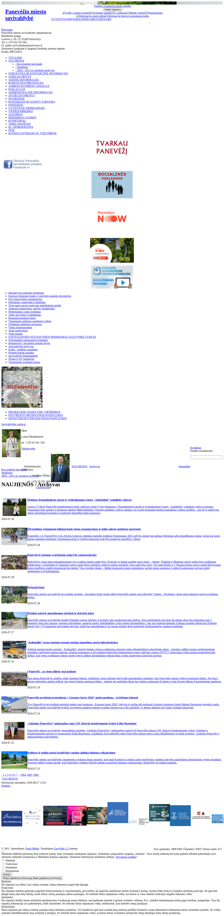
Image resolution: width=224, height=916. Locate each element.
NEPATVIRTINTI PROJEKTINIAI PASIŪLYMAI (37, 418)
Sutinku (6, 874)
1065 (29, 774)
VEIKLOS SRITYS (19, 76)
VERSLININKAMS (83, 19)
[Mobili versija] (135, 12)
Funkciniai (11, 863)
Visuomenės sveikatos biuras (24, 362)
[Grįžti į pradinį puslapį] (76, 12)
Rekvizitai (7, 29)
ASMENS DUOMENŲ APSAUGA (29, 86)
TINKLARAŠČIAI (19, 123)
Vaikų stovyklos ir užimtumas (24, 314)
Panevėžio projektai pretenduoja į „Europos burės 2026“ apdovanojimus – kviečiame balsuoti (82, 697)
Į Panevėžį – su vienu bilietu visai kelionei (51, 671)
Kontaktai (195, 447)
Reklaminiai (12, 870)
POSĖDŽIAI (15, 104)
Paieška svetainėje (104, 6)
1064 (23, 774)
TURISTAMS (103, 19)
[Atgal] (1, 774)
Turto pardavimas (18, 330)
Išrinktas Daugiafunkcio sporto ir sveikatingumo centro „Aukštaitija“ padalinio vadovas (79, 499)
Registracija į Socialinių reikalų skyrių (29, 343)
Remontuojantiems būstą (22, 318)
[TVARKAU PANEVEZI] (112, 155)
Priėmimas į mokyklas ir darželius (27, 302)
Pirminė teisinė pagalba (21, 352)
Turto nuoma (15, 333)
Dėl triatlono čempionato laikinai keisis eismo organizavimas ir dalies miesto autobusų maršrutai (84, 529)
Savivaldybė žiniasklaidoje (23, 355)
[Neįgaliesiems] (153, 12)
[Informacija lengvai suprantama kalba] (127, 16)
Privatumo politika (126, 856)
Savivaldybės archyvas (21, 346)
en (125, 12)
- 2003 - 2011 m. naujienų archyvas (34, 70)
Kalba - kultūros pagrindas (23, 349)
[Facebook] (23, 168)
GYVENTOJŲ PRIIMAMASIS (26, 108)
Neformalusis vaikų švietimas (24, 311)
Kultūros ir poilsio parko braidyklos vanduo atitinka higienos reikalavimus (71, 752)
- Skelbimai (21, 67)
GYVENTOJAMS (61, 19)
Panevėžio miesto (25, 14)
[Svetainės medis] (100, 12)
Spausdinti (184, 466)
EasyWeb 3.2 (61, 848)
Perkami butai (35, 587)
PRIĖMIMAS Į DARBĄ (22, 117)
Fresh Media (32, 848)
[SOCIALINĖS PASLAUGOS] (112, 184)
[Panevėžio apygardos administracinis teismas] (201, 825)
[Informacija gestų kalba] (90, 16)
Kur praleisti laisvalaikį (14, 469)
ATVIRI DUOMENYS (21, 95)
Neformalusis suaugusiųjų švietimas (28, 340)
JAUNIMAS (15, 114)
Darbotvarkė (28, 448)
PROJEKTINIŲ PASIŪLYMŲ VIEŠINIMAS (34, 411)
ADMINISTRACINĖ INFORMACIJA (30, 92)
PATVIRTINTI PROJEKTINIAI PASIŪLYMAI (35, 415)
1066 (35, 774)
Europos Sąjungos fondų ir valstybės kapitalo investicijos (39, 295)
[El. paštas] (117, 12)
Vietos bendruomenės (20, 327)
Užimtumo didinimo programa (25, 324)
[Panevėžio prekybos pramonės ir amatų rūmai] (180, 825)
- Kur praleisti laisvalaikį (28, 63)
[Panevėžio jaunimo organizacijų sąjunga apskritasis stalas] (138, 821)
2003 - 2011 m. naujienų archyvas (20, 475)
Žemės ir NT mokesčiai (21, 358)
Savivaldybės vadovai (13, 424)
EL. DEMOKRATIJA (20, 126)
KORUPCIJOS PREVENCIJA (26, 82)
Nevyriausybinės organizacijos (25, 299)
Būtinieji (10, 860)
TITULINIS (15, 57)
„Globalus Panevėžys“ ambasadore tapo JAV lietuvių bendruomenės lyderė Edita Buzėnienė (81, 723)
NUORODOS (16, 98)
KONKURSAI (16, 120)
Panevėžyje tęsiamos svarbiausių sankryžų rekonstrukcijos (62, 554)
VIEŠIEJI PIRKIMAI (20, 111)
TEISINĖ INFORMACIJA (23, 79)
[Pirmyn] (39, 774)
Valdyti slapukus (112, 9)
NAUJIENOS (16, 60)
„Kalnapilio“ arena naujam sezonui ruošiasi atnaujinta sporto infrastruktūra (72, 642)
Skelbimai (6, 472)
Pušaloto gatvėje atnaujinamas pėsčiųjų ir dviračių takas (60, 613)
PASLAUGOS (16, 89)
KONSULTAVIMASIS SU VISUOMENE (32, 133)
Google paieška (122, 6)
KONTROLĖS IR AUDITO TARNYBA (31, 101)
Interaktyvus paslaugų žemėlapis (26, 292)
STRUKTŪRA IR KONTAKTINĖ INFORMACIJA (38, 73)
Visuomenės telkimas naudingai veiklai (29, 321)
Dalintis (5, 785)
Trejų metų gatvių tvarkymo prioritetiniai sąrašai (34, 305)
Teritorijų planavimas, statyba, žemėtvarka (31, 308)
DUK (11, 130)
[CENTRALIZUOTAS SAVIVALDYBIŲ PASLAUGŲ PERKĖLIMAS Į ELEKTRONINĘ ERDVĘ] (112, 277)
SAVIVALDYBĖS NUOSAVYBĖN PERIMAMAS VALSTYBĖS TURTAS (52, 336)
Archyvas (94, 466)
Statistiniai (11, 867)
